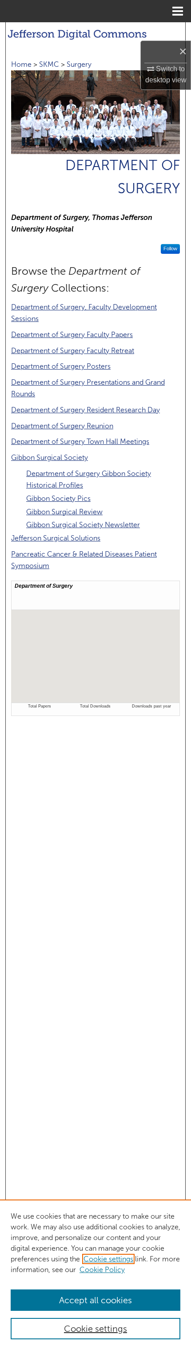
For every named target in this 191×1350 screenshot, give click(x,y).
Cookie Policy (102, 1269)
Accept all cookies (95, 1300)
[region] (95, 1275)
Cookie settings (108, 1259)
